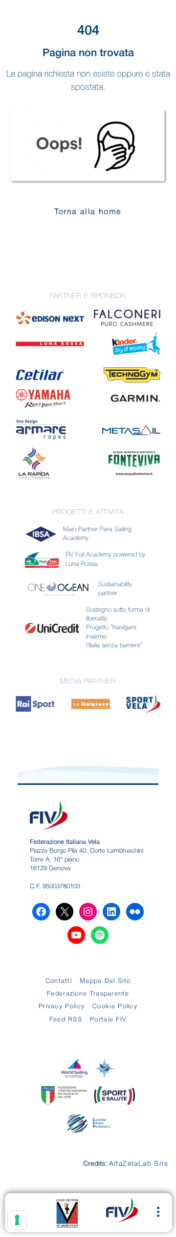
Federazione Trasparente (88, 994)
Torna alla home (88, 212)
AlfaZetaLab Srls (138, 1164)
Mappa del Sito (105, 981)
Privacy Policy (62, 1006)
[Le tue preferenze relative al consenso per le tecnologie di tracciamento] (17, 1220)
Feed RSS (65, 1019)
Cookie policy (114, 1006)
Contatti (58, 981)
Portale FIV (108, 1019)
